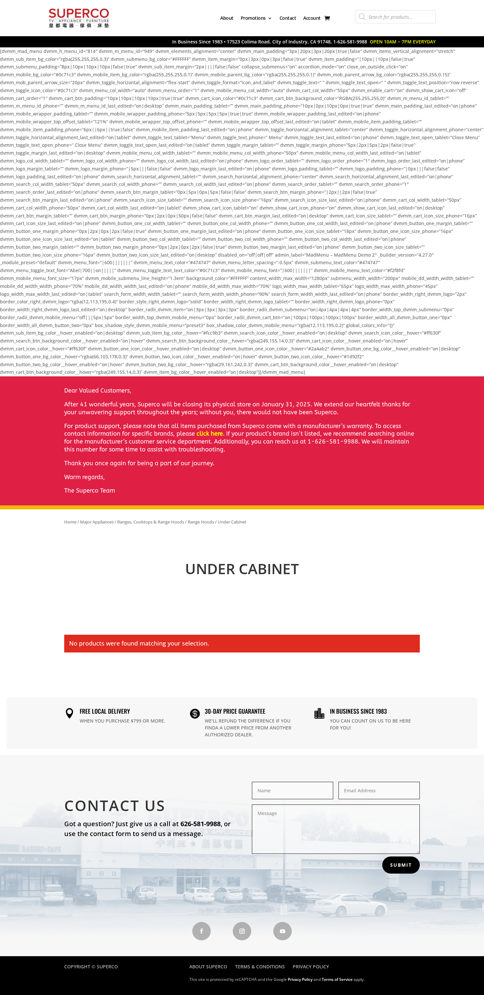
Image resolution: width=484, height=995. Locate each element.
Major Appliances (97, 522)
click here (210, 433)
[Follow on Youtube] (282, 931)
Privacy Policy (311, 966)
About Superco (208, 966)
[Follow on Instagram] (242, 931)
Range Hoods (201, 522)
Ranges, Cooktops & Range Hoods (150, 522)
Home (70, 522)
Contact (288, 18)
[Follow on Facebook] (201, 931)
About (226, 18)
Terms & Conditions (260, 966)
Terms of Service (337, 979)
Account (312, 18)
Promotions (253, 18)
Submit (401, 865)
